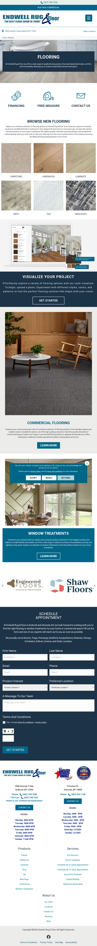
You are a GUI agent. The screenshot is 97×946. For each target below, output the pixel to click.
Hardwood (24, 860)
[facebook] (48, 937)
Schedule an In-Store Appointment (73, 869)
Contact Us (48, 911)
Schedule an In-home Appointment (72, 865)
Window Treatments (24, 889)
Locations (48, 907)
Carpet (24, 855)
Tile (24, 874)
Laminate (24, 865)
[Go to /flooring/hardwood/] (48, 160)
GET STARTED (15, 749)
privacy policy (41, 722)
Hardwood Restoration (73, 884)
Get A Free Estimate (73, 874)
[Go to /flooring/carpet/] (16, 160)
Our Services (72, 855)
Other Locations (89, 31)
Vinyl (24, 869)
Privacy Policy (46, 942)
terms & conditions (26, 722)
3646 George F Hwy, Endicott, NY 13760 (20, 31)
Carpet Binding (72, 879)
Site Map (59, 942)
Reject (49, 478)
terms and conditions (55, 471)
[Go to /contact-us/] (81, 98)
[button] (48, 7)
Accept (33, 478)
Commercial (24, 884)
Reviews (48, 916)
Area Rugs (24, 879)
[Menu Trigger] (88, 18)
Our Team (48, 902)
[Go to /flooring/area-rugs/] (81, 198)
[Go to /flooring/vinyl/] (16, 198)
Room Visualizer (73, 860)
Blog (48, 921)
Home (5, 38)
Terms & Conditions (28, 942)
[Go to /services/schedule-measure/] (48, 98)
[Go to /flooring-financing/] (16, 98)
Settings (65, 478)
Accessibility (71, 942)
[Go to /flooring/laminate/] (81, 160)
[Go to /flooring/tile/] (48, 198)
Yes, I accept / (27, 722)
